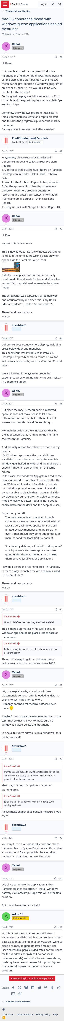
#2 (61, 151)
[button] (4, 1009)
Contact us (8, 1014)
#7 (61, 685)
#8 (61, 758)
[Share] (56, 57)
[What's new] (52, 4)
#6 (61, 609)
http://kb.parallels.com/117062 (34, 357)
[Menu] (5, 4)
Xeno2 (8, 34)
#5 (61, 403)
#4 (61, 338)
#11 (60, 927)
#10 (60, 878)
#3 (61, 228)
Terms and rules (25, 1014)
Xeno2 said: (10, 616)
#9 (61, 837)
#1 (61, 56)
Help (55, 1014)
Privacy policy (43, 1014)
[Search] (59, 4)
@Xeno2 (10, 157)
